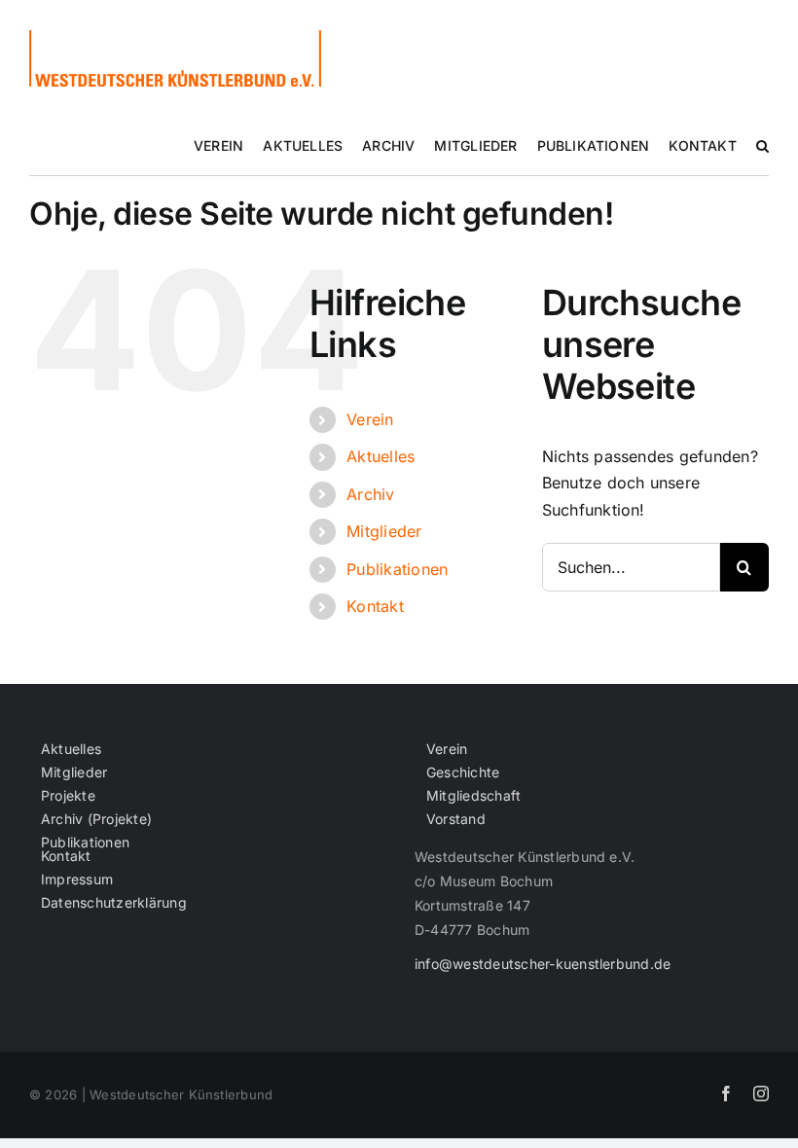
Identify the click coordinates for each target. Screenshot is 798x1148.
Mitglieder (383, 531)
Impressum (77, 879)
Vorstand (456, 819)
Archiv (370, 494)
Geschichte (462, 772)
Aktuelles (380, 456)
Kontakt (375, 606)
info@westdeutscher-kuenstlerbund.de (543, 963)
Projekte (68, 796)
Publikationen (397, 569)
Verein (369, 419)
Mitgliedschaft (473, 796)
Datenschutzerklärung (114, 903)
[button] (762, 146)
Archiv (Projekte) (96, 819)
